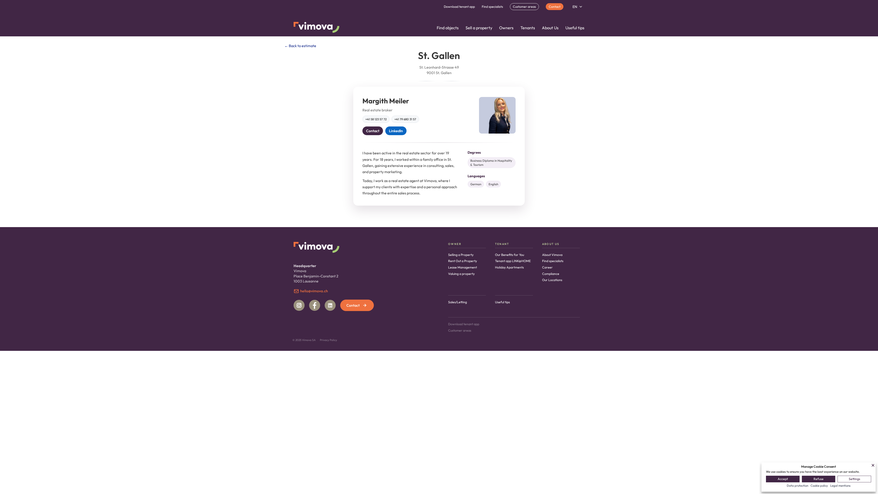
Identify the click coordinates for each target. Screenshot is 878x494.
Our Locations (552, 280)
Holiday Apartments (509, 267)
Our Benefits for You (509, 255)
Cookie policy (819, 485)
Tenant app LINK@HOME (513, 261)
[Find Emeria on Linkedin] (330, 305)
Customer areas (524, 7)
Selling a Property (461, 255)
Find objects (448, 27)
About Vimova (552, 255)
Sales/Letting (457, 302)
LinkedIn (396, 131)
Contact (554, 7)
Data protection (797, 485)
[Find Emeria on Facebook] (314, 305)
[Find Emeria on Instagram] (299, 305)
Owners (506, 27)
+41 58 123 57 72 (376, 119)
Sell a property (479, 27)
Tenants (527, 27)
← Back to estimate (300, 45)
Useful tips (574, 27)
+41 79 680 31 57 (405, 119)
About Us (550, 27)
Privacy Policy (328, 340)
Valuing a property (461, 274)
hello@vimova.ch (314, 291)
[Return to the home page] (316, 28)
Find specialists (492, 7)
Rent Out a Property (462, 261)
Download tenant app (459, 7)
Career (547, 267)
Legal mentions (840, 485)
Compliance (550, 274)
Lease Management (462, 267)
